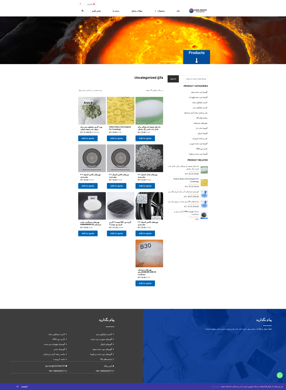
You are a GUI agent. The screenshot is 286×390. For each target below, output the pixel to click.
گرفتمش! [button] (24, 386)
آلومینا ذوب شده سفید (199, 92)
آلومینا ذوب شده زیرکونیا (198, 154)
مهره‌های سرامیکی (200, 123)
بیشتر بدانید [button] (215, 386)
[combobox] (194, 78)
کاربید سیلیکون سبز (200, 108)
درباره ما (116, 11)
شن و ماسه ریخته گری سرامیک (195, 113)
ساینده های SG (202, 118)
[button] (82, 11)
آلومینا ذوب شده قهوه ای (198, 97)
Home (162, 61)
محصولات (161, 11)
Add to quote (145, 138)
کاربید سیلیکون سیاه (199, 102)
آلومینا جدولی (202, 133)
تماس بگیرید (96, 11)
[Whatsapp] (280, 375)
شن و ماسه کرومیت (199, 138)
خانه (178, 11)
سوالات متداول (136, 11)
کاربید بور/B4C (201, 149)
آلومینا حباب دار (201, 128)
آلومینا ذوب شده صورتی (198, 144)
